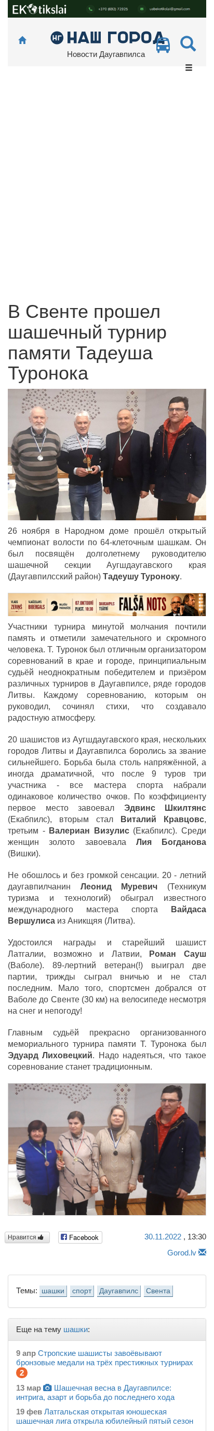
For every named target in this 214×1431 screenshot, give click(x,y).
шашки (53, 1291)
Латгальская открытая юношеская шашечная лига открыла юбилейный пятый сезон (104, 1416)
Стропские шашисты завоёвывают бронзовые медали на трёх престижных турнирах (104, 1358)
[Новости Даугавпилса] (107, 37)
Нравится (23, 1237)
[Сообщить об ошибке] (202, 1252)
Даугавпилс (118, 1291)
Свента (158, 1291)
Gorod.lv (181, 1252)
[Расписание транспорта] (163, 47)
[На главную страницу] (22, 40)
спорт (81, 1291)
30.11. (162, 1236)
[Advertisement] (107, 189)
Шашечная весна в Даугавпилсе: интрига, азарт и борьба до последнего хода (95, 1392)
